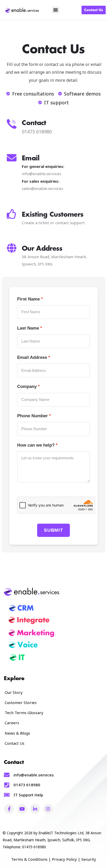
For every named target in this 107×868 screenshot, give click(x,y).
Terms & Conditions (29, 859)
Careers (12, 722)
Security (88, 859)
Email (31, 158)
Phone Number (32, 415)
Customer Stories (21, 702)
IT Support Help (28, 794)
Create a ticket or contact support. (53, 222)
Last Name (28, 328)
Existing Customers (52, 214)
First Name (28, 299)
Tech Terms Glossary (24, 712)
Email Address (32, 357)
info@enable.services (41, 173)
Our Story (14, 692)
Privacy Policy (64, 859)
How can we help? (36, 445)
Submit (53, 530)
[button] (55, 9)
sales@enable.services (42, 188)
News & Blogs (17, 733)
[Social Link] (9, 809)
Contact (34, 123)
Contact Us (14, 743)
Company (27, 386)
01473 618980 (27, 784)
